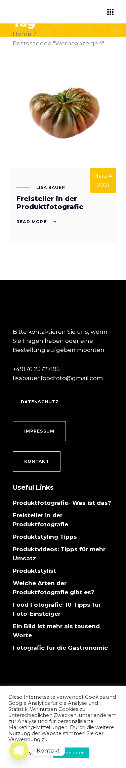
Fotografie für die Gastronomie (60, 647)
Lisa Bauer (50, 187)
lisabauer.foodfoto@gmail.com (58, 378)
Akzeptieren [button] (71, 752)
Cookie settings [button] (29, 753)
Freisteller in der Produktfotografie (49, 203)
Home (22, 34)
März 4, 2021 (103, 180)
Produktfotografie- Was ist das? (62, 502)
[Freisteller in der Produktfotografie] (63, 114)
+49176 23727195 (36, 369)
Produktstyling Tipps (45, 536)
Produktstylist (34, 570)
